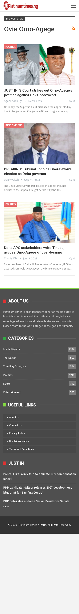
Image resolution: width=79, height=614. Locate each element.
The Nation (9, 357)
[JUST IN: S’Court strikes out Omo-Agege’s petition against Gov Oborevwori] (39, 64)
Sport (6, 383)
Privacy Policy (17, 433)
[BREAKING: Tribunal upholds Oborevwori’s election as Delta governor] (39, 143)
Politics (10, 46)
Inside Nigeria (13, 125)
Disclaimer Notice (19, 441)
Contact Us (15, 425)
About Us (14, 417)
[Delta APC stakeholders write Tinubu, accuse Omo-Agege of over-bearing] (39, 222)
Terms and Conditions (21, 449)
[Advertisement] (39, 573)
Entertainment (12, 392)
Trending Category (14, 366)
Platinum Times (12, 311)
